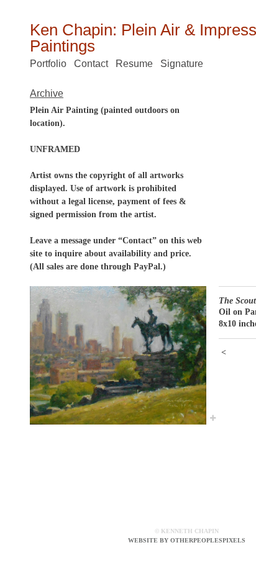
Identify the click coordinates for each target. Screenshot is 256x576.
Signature (181, 63)
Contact (91, 63)
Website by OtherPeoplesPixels (186, 540)
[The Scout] (118, 355)
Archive (46, 93)
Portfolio (48, 63)
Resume (134, 63)
